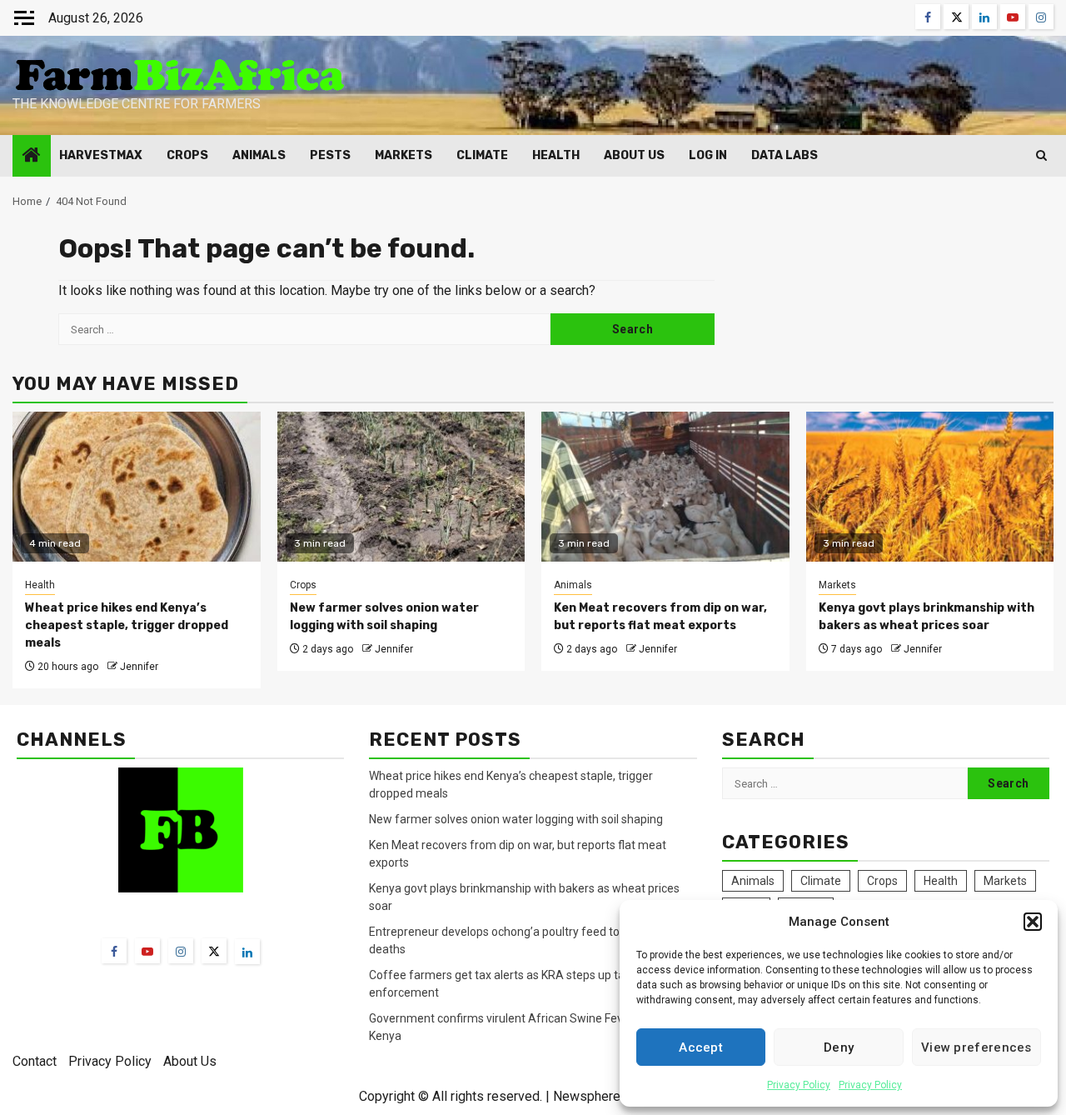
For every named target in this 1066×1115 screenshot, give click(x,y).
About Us (634, 155)
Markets (403, 155)
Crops (187, 155)
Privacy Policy (798, 1085)
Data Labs (784, 155)
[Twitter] (214, 950)
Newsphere (586, 1096)
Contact (34, 1061)
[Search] (1041, 155)
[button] (1032, 921)
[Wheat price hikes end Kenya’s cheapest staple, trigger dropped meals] (136, 487)
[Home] (31, 156)
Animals (259, 155)
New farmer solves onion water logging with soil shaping (516, 819)
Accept (701, 1047)
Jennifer (139, 666)
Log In (708, 155)
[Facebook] (114, 950)
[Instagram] (180, 950)
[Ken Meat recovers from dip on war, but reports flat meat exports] (665, 487)
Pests (330, 155)
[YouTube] (147, 950)
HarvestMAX (100, 155)
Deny (839, 1047)
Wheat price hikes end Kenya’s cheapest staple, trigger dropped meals (126, 625)
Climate (482, 155)
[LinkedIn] (247, 951)
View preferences (976, 1047)
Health (556, 155)
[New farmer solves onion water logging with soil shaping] (401, 487)
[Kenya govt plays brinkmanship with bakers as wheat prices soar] (930, 487)
